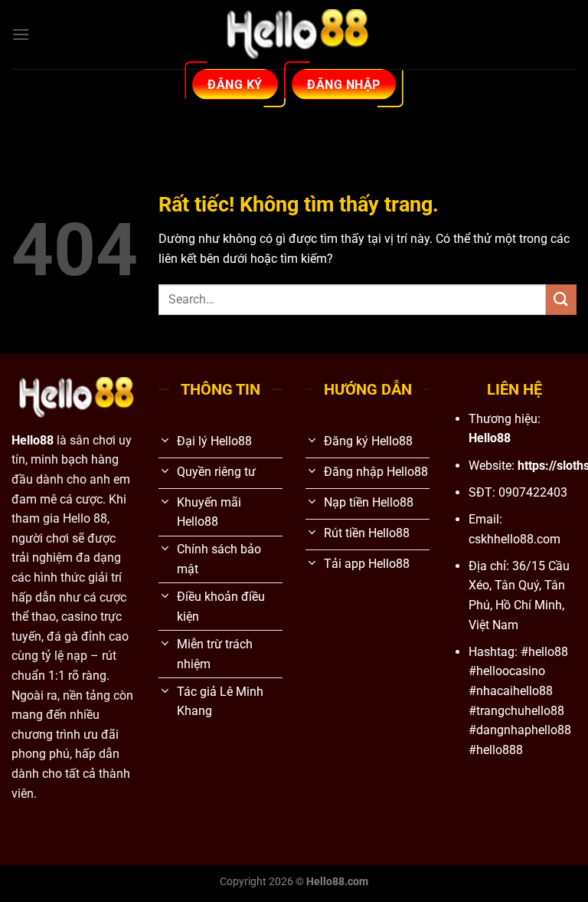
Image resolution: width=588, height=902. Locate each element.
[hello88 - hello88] (294, 35)
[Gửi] (561, 299)
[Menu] (20, 34)
